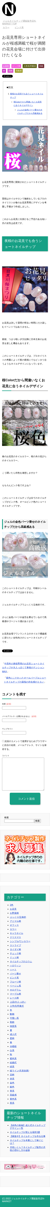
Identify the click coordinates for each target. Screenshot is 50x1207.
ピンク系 (16, 66)
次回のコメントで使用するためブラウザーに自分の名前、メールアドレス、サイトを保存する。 (24, 745)
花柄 (10, 71)
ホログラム (15, 990)
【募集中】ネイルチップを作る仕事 (27, 1136)
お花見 (6, 66)
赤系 (12, 1079)
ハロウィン (15, 965)
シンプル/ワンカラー (20, 941)
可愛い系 (14, 1018)
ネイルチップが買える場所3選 (25, 1132)
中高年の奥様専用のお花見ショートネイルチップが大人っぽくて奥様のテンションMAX (23, 667)
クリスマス (15, 937)
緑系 (12, 1066)
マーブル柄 (15, 994)
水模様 (13, 1046)
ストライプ (15, 945)
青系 (12, 1091)
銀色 (12, 1087)
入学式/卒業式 (30, 66)
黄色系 (13, 1099)
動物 (12, 1014)
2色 (11, 905)
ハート (13, 969)
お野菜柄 (14, 913)
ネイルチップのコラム (21, 961)
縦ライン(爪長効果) (19, 1070)
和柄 (41, 66)
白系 (12, 1050)
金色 (12, 1083)
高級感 (19, 71)
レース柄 (14, 998)
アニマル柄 (15, 921)
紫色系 (13, 1058)
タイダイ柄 (15, 949)
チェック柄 (15, 953)
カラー (13, 929)
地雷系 (13, 1026)
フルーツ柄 (15, 982)
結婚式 (13, 1062)
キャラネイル (16, 933)
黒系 (12, 1103)
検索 (6, 817)
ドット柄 (14, 957)
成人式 (13, 1034)
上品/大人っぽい (18, 1002)
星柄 (12, 1038)
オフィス (14, 925)
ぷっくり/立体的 (18, 917)
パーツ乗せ (15, 973)
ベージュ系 (15, 986)
